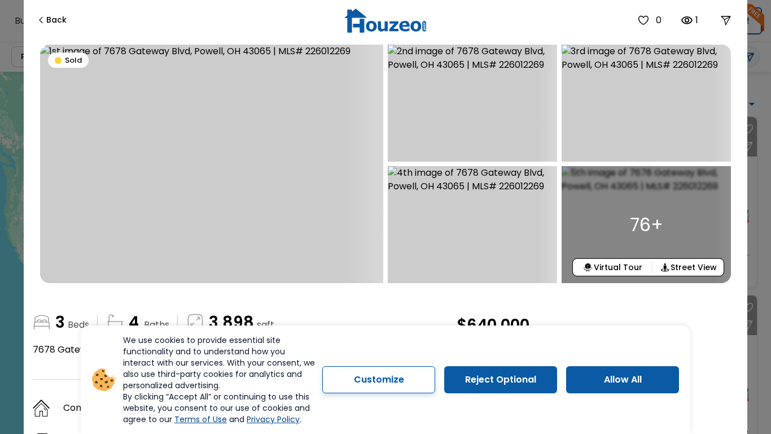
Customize (379, 379)
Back (56, 19)
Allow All (623, 379)
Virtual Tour (618, 267)
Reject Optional (500, 379)
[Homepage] (385, 20)
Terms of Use (200, 419)
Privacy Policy (273, 419)
